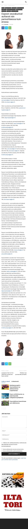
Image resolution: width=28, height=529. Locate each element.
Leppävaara (4, 9)
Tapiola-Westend (15, 11)
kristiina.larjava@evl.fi (7, 127)
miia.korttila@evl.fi (19, 250)
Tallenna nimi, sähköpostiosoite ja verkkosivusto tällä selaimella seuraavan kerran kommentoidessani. (13, 444)
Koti (2, 5)
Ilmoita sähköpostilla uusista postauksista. (12, 451)
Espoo (5, 5)
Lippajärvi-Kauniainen (11, 9)
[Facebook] (2, 27)
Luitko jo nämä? (5, 381)
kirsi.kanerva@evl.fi (10, 102)
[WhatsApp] (9, 27)
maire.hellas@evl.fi (18, 123)
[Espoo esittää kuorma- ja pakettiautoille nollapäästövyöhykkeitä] (5, 395)
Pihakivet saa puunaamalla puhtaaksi (21, 373)
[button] (2, 2)
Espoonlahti (14, 7)
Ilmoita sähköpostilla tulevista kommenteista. (13, 449)
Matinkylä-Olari (19, 9)
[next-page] (5, 409)
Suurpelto (8, 11)
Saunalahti (4, 11)
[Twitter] (6, 27)
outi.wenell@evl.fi (6, 100)
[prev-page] (2, 409)
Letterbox (6, 24)
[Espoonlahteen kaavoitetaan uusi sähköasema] (5, 403)
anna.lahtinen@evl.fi (6, 254)
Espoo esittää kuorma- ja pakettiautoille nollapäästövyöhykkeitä (17, 395)
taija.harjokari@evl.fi (10, 117)
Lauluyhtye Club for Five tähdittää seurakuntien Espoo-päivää (7, 374)
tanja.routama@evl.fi (12, 271)
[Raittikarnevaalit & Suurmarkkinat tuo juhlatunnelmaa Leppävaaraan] (5, 387)
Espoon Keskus (11, 5)
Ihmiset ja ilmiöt (20, 7)
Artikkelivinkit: (15, 381)
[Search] (26, 2)
